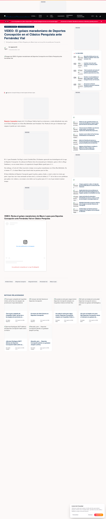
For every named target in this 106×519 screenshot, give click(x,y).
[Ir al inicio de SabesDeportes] (16, 16)
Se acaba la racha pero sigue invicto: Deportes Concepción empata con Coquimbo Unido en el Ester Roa (65, 316)
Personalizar (75, 514)
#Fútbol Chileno (9, 281)
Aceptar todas (99, 514)
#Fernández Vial (43, 281)
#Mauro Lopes (53, 281)
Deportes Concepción (10, 26)
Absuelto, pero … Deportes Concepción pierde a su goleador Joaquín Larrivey (40, 342)
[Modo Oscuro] (100, 16)
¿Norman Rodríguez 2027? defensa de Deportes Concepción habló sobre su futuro (14, 343)
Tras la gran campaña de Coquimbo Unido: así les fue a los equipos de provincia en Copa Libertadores (15, 316)
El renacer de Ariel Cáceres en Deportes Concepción (39, 314)
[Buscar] (96, 16)
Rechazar (90, 514)
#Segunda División (32, 281)
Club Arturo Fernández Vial (26, 26)
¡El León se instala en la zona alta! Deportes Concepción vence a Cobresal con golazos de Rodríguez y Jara (90, 316)
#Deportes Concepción (20, 281)
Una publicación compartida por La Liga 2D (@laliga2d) (25, 267)
